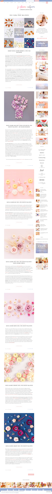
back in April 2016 (27, 56)
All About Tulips (29, 208)
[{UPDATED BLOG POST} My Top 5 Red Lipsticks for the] (49, 485)
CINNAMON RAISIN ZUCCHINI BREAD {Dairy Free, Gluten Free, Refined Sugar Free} (44, 206)
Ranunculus (21, 399)
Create (23, 2)
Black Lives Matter (22, 159)
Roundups (24, 49)
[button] (26, 1)
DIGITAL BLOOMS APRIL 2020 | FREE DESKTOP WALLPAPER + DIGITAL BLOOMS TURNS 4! (19, 262)
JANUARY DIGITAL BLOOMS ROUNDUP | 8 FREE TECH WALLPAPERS (19, 51)
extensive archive (13, 69)
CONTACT (32, 2)
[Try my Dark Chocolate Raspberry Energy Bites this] (32, 485)
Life (4, 2)
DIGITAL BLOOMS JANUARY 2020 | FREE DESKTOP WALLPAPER (19, 446)
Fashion (12, 2)
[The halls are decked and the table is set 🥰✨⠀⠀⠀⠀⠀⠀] (26, 485)
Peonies (31, 399)
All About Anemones (13, 459)
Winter (27, 49)
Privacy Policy (17, 492)
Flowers (19, 2)
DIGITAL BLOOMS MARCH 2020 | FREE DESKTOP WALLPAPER (19, 326)
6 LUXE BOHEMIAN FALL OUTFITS (44, 232)
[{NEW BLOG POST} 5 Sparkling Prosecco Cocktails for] (9, 485)
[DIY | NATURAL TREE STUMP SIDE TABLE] (39, 260)
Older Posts (31, 474)
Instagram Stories (23, 138)
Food (15, 2)
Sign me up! (36, 0)
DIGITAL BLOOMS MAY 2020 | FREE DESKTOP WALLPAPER (19, 202)
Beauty (8, 2)
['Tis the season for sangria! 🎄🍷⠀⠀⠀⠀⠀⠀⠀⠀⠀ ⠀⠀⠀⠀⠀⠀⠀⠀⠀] (43, 485)
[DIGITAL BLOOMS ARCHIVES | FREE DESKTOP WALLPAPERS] (45, 267)
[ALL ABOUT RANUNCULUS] (39, 267)
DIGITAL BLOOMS (19, 56)
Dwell (26, 2)
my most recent (27, 454)
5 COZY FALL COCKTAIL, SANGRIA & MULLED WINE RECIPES (43, 190)
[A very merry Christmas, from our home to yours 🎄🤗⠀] (20, 485)
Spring (24, 200)
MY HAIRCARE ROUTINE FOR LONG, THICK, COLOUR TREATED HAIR (44, 201)
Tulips (26, 399)
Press (29, 2)
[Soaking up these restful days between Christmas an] (14, 485)
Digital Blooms (14, 49)
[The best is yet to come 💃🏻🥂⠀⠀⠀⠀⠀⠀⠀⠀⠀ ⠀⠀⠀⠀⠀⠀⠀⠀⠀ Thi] (3, 485)
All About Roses (28, 270)
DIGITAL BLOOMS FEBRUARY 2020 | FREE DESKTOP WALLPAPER (19, 385)
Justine (10, 87)
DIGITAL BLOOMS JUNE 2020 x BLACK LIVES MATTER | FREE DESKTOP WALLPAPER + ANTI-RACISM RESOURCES (19, 126)
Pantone (21, 49)
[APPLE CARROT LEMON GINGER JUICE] (45, 260)
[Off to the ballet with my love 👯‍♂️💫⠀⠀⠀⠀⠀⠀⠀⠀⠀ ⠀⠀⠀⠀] (37, 485)
